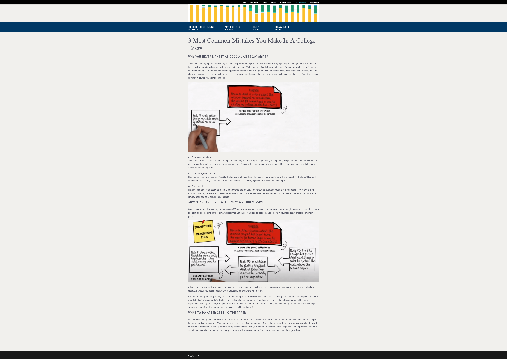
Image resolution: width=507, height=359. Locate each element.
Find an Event (256, 28)
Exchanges (254, 2)
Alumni (273, 2)
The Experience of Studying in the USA (198, 28)
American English (286, 2)
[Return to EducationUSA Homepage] (253, 13)
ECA (244, 2)
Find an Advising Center (281, 28)
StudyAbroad (314, 2)
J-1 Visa (264, 2)
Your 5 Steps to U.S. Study (230, 28)
